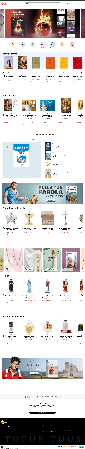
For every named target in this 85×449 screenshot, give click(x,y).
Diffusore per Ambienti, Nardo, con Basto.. (47, 337)
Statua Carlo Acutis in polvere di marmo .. (47, 296)
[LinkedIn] (9, 426)
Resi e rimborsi (45, 430)
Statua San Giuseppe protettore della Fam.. (66, 296)
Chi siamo (44, 425)
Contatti (23, 426)
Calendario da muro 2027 (66, 115)
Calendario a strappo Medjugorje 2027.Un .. (47, 116)
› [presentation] (83, 24)
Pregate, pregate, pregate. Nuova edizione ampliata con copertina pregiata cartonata (60, 145)
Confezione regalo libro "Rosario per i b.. (11, 116)
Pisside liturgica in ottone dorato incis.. (29, 229)
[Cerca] (60, 4)
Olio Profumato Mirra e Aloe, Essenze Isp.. (11, 337)
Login (64, 425)
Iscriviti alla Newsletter (42, 412)
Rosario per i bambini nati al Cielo (22, 75)
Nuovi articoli (9, 95)
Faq (22, 425)
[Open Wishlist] (76, 4)
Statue (5, 275)
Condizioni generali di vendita (47, 426)
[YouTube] (6, 426)
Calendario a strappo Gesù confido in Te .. (29, 116)
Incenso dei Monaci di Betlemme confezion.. (47, 229)
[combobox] (42, 4)
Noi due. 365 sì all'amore (57, 163)
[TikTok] (11, 426)
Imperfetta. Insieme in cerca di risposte (9, 75)
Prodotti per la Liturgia (13, 208)
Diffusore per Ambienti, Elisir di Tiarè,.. (29, 337)
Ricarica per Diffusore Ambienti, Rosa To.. (66, 337)
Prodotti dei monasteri (13, 316)
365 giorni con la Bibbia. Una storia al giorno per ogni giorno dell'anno (61, 172)
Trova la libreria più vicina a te (27, 429)
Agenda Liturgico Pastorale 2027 (36, 75)
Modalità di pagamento (25, 427)
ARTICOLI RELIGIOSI (40, 138)
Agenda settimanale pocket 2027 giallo (64, 75)
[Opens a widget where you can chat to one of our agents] (81, 447)
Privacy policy (45, 429)
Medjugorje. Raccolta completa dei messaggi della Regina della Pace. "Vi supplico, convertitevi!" (61, 155)
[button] (8, 7)
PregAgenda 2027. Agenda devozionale (50, 75)
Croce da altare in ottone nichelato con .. (65, 229)
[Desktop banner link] (42, 192)
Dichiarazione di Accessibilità (47, 431)
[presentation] (1, 260)
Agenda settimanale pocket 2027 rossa (77, 75)
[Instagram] (2, 426)
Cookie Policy (44, 427)
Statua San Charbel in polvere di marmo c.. (11, 296)
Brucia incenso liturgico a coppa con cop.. (11, 229)
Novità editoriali (10, 53)
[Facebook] (4, 426)
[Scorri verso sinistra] (3, 73)
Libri (32, 138)
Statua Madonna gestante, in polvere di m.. (29, 296)
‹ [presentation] (1, 24)
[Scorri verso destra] (81, 73)
